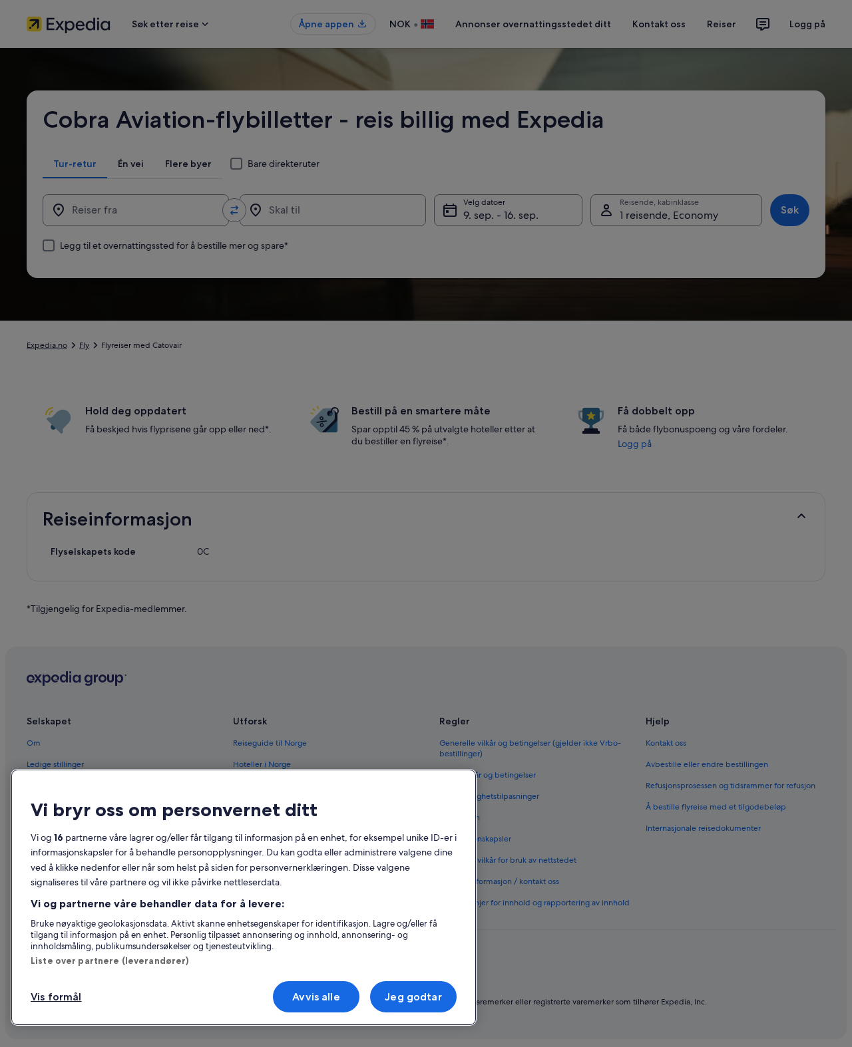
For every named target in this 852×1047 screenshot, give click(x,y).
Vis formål (56, 996)
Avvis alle (316, 996)
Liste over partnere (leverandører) (109, 960)
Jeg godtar (413, 996)
